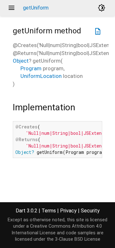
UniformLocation (41, 76)
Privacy (68, 211)
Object (21, 61)
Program (31, 68)
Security (90, 211)
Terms (49, 211)
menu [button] (11, 8)
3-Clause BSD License (77, 239)
